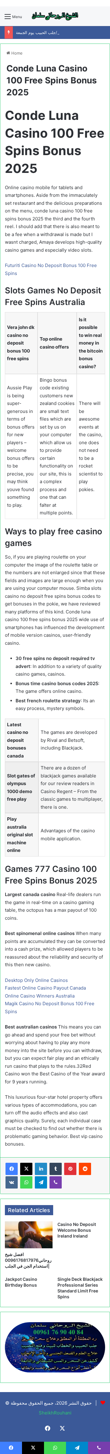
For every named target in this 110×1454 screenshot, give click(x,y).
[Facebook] (12, 1169)
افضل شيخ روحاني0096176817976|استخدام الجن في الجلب (28, 1260)
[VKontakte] (12, 1182)
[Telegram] (41, 1182)
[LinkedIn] (41, 1169)
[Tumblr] (56, 1169)
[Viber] (56, 1182)
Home (16, 53)
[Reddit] (85, 1169)
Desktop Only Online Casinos (36, 980)
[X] (26, 1169)
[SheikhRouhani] (55, 16)
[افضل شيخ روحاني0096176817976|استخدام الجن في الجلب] (29, 1234)
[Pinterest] (70, 1169)
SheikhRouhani (55, 1413)
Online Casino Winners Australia (40, 996)
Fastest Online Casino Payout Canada (45, 988)
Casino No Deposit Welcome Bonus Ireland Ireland (76, 1230)
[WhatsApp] (26, 1182)
